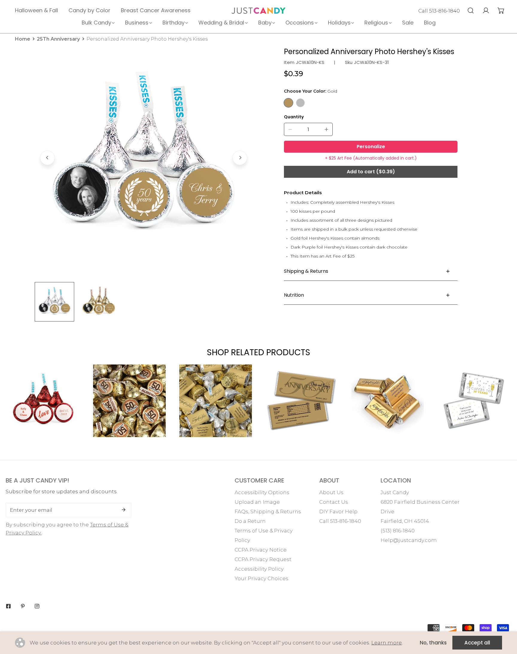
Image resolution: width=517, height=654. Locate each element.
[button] (501, 10)
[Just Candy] (258, 10)
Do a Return (250, 521)
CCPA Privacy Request (263, 559)
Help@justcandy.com (409, 540)
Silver (300, 102)
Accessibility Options (262, 492)
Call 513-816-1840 (439, 11)
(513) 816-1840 (398, 531)
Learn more (386, 643)
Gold (288, 102)
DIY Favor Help (338, 511)
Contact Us (333, 502)
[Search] (470, 10)
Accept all (477, 642)
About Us (331, 492)
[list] (144, 157)
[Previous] (47, 157)
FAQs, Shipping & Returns (268, 511)
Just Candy (395, 492)
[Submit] (123, 510)
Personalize (371, 146)
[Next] (239, 157)
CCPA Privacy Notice (261, 550)
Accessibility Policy (259, 569)
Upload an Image (257, 502)
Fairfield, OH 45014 (405, 521)
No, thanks (433, 642)
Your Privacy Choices (261, 578)
